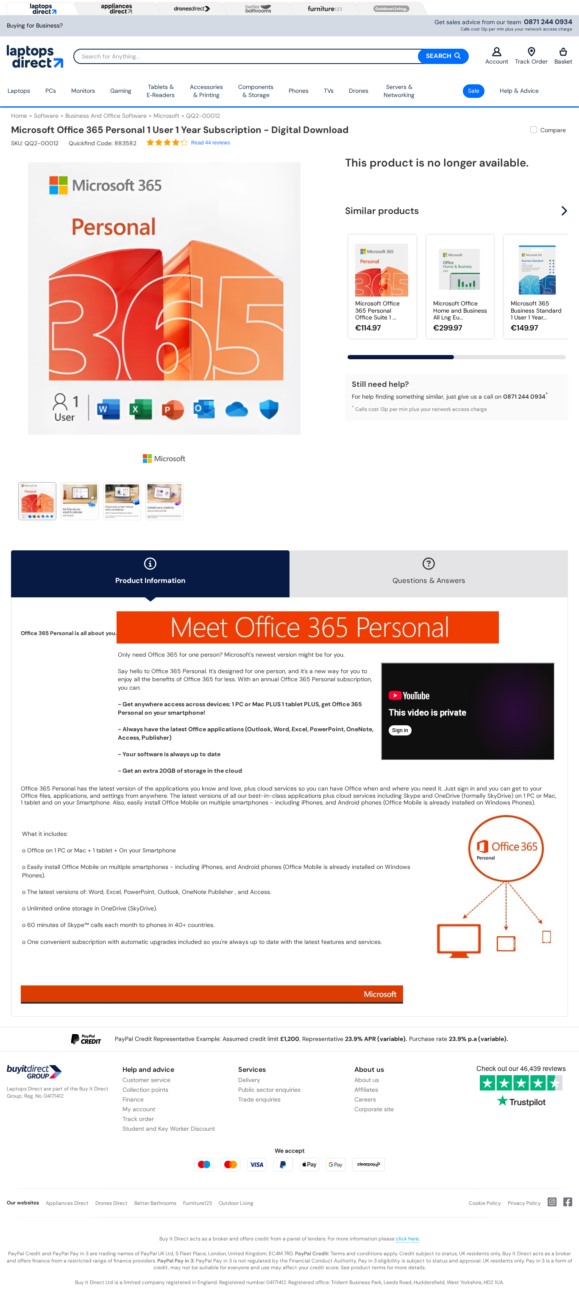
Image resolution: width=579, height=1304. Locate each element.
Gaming (120, 90)
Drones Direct (111, 1203)
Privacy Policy (524, 1203)
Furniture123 (197, 1203)
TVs (329, 90)
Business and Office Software (106, 115)
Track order (138, 1119)
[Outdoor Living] (389, 9)
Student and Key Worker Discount (168, 1128)
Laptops (19, 90)
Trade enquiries (259, 1099)
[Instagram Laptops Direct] (549, 1205)
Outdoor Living (236, 1203)
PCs (50, 90)
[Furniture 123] (323, 8)
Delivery (249, 1080)
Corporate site (374, 1109)
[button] (311, 293)
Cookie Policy (485, 1203)
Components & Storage (255, 91)
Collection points (145, 1089)
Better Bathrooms (155, 1203)
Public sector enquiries (269, 1089)
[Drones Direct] (190, 9)
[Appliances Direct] (115, 8)
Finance (133, 1099)
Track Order (531, 61)
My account (138, 1109)
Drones (358, 90)
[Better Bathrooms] (256, 9)
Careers (365, 1099)
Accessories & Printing (206, 91)
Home (19, 115)
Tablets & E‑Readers (161, 91)
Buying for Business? (35, 25)
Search (439, 56)
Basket (563, 61)
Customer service (146, 1080)
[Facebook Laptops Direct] (564, 1205)
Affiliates (366, 1089)
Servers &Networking (399, 91)
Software (46, 115)
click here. (408, 1238)
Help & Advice (519, 90)
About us (366, 1080)
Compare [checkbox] (553, 130)
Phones (299, 90)
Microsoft (166, 115)
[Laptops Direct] (41, 8)
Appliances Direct (67, 1203)
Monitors (83, 90)
